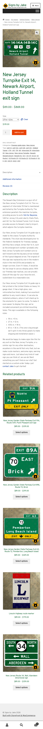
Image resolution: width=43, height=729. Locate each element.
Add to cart (19, 132)
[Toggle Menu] (37, 11)
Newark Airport (8, 156)
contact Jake (8, 366)
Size (4, 116)
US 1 (24, 156)
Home (7, 20)
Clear (26, 119)
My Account (7, 725)
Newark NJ (18, 156)
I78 (17, 151)
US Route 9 (33, 158)
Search (21, 725)
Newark (32, 153)
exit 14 (9, 148)
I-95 (13, 151)
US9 (18, 161)
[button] (37, 32)
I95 (20, 151)
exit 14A (15, 148)
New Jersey (35, 20)
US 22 (34, 156)
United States (25, 20)
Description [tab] (7, 172)
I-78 (9, 151)
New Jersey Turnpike (22, 153)
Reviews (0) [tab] (7, 186)
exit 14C (29, 148)
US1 (5, 161)
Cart (33, 723)
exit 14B (22, 148)
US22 (15, 161)
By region (14, 20)
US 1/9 (28, 156)
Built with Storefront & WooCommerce (19, 716)
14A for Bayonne (30, 215)
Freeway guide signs (18, 145)
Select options (21, 432)
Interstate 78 (26, 151)
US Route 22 (23, 158)
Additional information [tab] (12, 179)
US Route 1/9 (13, 158)
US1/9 (10, 161)
